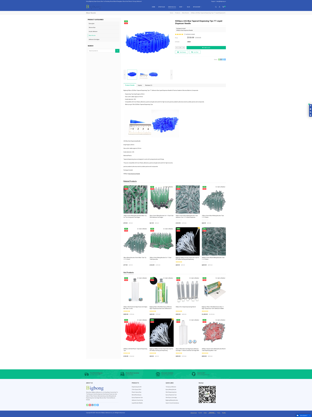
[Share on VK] (221, 60)
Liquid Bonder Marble (137, 403)
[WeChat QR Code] (310, 112)
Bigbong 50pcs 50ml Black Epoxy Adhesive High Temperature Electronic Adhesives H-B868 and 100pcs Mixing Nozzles (161, 308)
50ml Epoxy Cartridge (171, 397)
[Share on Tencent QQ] (223, 60)
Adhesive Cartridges (94, 39)
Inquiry (140, 85)
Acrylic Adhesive (93, 31)
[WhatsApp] (87, 405)
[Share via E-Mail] (225, 60)
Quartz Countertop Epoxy (172, 403)
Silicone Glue (92, 27)
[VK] (92, 405)
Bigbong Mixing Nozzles (172, 400)
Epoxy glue (91, 23)
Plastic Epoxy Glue (136, 392)
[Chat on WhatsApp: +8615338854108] (310, 109)
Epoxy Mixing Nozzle (171, 389)
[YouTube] (90, 405)
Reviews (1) (148, 85)
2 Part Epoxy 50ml (136, 389)
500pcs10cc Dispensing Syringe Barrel (186, 306)
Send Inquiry (183, 52)
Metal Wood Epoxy (136, 394)
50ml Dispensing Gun (171, 392)
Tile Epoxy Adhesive (171, 386)
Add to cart (207, 47)
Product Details (129, 85)
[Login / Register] (219, 7)
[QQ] (95, 405)
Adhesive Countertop (137, 400)
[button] (142, 187)
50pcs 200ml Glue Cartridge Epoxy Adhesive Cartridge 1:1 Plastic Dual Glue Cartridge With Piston (187, 350)
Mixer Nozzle (92, 35)
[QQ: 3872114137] (310, 115)
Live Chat (196, 52)
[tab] (130, 85)
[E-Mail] (98, 405)
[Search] (216, 7)
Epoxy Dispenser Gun (137, 397)
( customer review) (189, 34)
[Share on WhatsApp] (219, 60)
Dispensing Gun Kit (136, 386)
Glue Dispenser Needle (134, 173)
